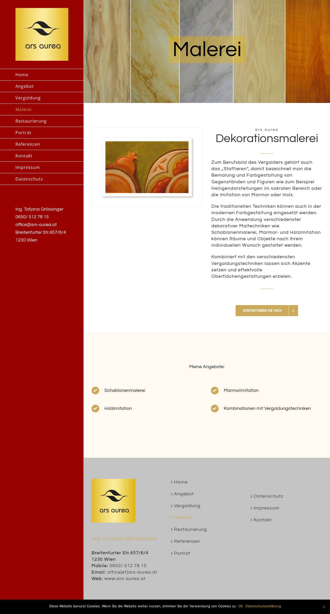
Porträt (182, 553)
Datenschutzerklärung (263, 606)
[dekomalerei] (146, 143)
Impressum (266, 508)
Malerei (182, 517)
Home (181, 482)
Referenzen (187, 541)
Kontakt (263, 519)
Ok (240, 606)
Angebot (184, 493)
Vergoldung (187, 505)
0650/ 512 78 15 (128, 565)
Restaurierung (190, 529)
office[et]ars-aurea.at (132, 572)
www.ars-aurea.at (125, 578)
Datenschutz (268, 496)
